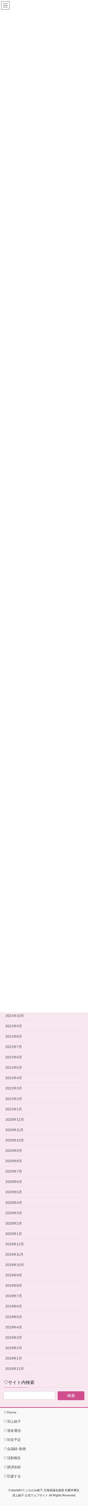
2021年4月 (13, 1078)
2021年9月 (13, 1026)
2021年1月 (13, 1109)
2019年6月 (13, 1306)
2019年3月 (13, 1338)
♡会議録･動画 (15, 1449)
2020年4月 (13, 1203)
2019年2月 (13, 1348)
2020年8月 (13, 1161)
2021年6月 (13, 1057)
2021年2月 (13, 1099)
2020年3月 (13, 1213)
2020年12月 (14, 1119)
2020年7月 (13, 1171)
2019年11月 (14, 1254)
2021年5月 (13, 1067)
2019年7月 (13, 1296)
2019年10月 (14, 1265)
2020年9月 (13, 1151)
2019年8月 (13, 1285)
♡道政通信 (12, 1431)
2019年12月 (14, 1244)
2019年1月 (13, 1358)
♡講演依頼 (12, 1467)
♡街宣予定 (12, 1440)
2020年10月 (14, 1140)
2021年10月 (14, 1016)
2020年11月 (14, 1130)
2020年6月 (13, 1182)
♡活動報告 (12, 1458)
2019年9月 (13, 1275)
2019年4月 (13, 1327)
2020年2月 (13, 1223)
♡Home (10, 1412)
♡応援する (12, 1476)
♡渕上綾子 (12, 1421)
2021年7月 (13, 1047)
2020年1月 (13, 1234)
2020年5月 (13, 1192)
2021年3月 (13, 1088)
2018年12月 (14, 1369)
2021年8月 (13, 1036)
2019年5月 (13, 1317)
